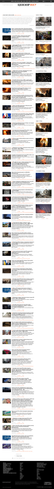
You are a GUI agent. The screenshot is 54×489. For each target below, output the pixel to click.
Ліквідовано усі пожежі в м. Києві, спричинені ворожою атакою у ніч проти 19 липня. (22, 150)
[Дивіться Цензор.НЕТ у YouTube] (42, 487)
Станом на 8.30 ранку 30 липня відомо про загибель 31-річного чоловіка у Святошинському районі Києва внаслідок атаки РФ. (22, 108)
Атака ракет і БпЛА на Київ (20, 51)
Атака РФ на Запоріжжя (25, 68)
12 (23, 92)
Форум (27, 1)
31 (23, 67)
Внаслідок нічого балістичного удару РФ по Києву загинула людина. (21, 91)
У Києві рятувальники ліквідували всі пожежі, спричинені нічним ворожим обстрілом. (23, 300)
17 (23, 186)
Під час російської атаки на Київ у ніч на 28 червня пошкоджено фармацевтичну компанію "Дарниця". (22, 414)
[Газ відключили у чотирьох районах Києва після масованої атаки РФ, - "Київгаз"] (6, 341)
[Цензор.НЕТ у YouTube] (7, 5)
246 (47, 187)
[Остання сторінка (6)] (24, 458)
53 (47, 55)
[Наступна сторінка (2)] (22, 458)
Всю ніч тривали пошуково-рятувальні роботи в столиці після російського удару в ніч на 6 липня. (22, 326)
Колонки (36, 1)
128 (47, 218)
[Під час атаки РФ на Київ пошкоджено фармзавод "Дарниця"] (6, 413)
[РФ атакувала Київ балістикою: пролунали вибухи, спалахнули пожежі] (6, 216)
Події (15, 1)
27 (23, 219)
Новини (12, 1)
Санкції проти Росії (19, 68)
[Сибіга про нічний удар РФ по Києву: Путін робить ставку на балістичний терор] (6, 262)
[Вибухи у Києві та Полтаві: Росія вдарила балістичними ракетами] (6, 446)
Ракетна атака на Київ (20, 220)
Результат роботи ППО (20, 179)
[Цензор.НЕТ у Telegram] (6, 5)
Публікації (33, 1)
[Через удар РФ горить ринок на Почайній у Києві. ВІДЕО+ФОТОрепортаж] (6, 47)
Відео (22, 1)
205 (47, 202)
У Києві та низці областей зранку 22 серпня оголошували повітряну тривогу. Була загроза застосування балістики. (23, 31)
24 (23, 59)
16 (23, 450)
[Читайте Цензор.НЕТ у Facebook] (37, 487)
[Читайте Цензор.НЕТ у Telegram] (40, 487)
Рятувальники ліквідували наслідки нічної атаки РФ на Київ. (22, 421)
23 (23, 50)
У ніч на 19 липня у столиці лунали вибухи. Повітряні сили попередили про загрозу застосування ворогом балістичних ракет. (22, 217)
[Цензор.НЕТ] (27, 5)
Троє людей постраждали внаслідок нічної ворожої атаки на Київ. (23, 125)
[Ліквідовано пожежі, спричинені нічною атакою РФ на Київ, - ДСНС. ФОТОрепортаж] (6, 299)
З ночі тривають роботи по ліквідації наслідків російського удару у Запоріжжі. (21, 66)
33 (23, 415)
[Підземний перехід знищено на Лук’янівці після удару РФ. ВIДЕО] (6, 191)
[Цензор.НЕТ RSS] (12, 5)
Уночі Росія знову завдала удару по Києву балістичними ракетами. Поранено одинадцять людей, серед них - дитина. (23, 263)
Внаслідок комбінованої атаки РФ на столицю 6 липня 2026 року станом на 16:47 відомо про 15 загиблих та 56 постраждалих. (23, 373)
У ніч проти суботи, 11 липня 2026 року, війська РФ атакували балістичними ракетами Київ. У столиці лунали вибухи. (23, 292)
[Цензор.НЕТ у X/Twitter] (4, 5)
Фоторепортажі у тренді (41, 71)
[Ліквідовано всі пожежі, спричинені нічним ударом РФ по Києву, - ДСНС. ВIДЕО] (6, 149)
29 (23, 178)
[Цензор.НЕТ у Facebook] (3, 5)
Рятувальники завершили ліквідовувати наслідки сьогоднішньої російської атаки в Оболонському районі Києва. (22, 39)
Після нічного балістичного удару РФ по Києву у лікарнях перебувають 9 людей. (23, 157)
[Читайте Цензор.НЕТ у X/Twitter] (39, 487)
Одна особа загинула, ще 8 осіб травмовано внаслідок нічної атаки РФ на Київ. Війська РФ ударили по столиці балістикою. (22, 209)
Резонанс (18, 1)
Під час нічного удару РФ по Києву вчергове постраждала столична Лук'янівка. (20, 200)
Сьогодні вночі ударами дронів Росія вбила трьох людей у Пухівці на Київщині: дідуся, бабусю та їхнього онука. (23, 83)
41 (23, 375)
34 (23, 285)
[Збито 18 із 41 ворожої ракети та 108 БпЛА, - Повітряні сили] (6, 174)
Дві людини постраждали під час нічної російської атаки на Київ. (22, 308)
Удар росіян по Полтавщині (21, 451)
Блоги (24, 1)
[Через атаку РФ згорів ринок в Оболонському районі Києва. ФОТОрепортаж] (6, 107)
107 (47, 68)
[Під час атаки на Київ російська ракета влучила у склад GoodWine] (6, 140)
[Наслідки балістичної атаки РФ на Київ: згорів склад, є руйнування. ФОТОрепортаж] (6, 132)
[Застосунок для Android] (9, 5)
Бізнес (30, 1)
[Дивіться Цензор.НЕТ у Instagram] (45, 487)
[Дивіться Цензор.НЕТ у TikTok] (44, 487)
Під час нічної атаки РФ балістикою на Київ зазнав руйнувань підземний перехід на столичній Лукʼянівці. (22, 192)
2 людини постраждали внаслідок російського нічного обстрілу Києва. (22, 58)
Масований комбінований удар (28, 170)
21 (47, 42)
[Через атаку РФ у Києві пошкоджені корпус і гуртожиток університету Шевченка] (6, 351)
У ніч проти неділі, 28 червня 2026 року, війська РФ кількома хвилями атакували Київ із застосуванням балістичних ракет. (22, 438)
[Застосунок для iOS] (10, 5)
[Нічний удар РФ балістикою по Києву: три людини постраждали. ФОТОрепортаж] (6, 125)
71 (23, 169)
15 (23, 32)
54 (47, 29)
